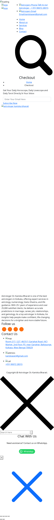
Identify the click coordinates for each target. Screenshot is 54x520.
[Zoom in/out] (1, 516)
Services (23, 25)
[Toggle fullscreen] (4, 516)
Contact (22, 31)
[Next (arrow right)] (4, 519)
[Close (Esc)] (9, 516)
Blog (21, 28)
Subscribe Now (10, 103)
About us (23, 22)
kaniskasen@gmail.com (17, 356)
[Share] (6, 516)
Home (22, 19)
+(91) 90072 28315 (14, 364)
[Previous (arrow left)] (1, 519)
